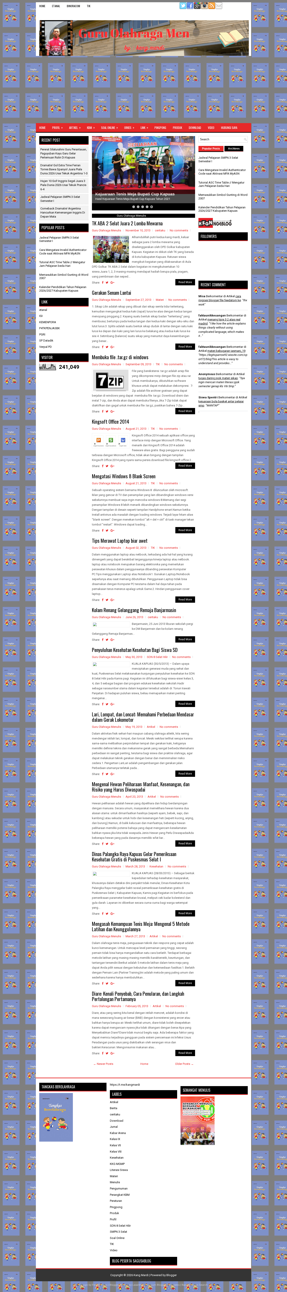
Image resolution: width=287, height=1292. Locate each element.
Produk (177, 127)
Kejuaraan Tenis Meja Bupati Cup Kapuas (135, 194)
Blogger (171, 1275)
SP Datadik (46, 340)
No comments (179, 230)
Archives (234, 148)
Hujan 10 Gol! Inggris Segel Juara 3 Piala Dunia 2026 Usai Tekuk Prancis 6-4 (63, 185)
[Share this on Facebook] (102, 282)
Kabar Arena (118, 1133)
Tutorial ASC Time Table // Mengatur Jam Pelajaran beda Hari (62, 264)
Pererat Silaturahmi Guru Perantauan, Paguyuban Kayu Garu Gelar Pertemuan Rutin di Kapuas (63, 153)
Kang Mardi (141, 1275)
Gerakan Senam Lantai (111, 292)
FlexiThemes (99, 1284)
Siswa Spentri (208, 397)
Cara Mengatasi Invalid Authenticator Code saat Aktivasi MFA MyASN (63, 251)
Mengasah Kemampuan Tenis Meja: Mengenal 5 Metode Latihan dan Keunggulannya (140, 926)
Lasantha (137, 1284)
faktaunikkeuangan (212, 315)
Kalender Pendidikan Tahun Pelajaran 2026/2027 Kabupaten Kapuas (62, 288)
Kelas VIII (116, 1151)
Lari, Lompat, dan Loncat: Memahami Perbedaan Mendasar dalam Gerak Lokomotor (143, 716)
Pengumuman (119, 1188)
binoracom (73, 6)
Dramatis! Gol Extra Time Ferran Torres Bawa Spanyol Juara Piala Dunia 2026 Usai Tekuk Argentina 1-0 (63, 169)
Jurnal (114, 1126)
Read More (185, 282)
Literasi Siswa (119, 1170)
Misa (201, 296)
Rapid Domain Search (195, 1284)
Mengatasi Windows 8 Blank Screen (123, 476)
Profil (57, 127)
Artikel (75, 127)
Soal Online (109, 127)
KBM (91, 127)
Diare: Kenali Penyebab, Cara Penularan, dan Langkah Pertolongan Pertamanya (138, 996)
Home (42, 6)
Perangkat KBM (120, 1194)
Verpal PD (45, 346)
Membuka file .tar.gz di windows (120, 357)
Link (144, 127)
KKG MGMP (117, 1164)
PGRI (42, 334)
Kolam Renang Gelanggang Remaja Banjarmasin (134, 610)
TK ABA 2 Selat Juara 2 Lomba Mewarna (127, 223)
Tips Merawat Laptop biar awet (120, 540)
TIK (88, 6)
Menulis (115, 1182)
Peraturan (116, 1200)
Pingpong (160, 127)
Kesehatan (156, 866)
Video (211, 127)
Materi (160, 299)
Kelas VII (115, 1145)
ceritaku (160, 230)
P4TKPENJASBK (49, 328)
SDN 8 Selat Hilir (157, 657)
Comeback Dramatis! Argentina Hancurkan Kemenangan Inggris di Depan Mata (62, 212)
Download (195, 127)
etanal (56, 6)
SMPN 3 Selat (118, 1231)
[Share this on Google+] (112, 282)
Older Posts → (184, 1064)
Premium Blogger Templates (162, 1284)
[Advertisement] (143, 89)
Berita (113, 1108)
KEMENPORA (47, 322)
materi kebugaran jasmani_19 (226, 350)
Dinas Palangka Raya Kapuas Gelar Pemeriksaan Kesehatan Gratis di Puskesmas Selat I (134, 856)
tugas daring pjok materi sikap (218, 378)
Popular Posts (211, 148)
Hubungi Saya (229, 127)
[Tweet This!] (106, 282)
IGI (41, 316)
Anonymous (206, 374)
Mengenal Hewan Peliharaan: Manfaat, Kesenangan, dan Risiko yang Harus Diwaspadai (140, 786)
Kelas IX (115, 1139)
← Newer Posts (103, 1064)
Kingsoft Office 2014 (110, 421)
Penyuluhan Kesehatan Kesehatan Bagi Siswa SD (135, 649)
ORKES (129, 127)
